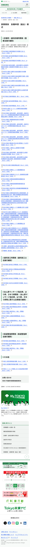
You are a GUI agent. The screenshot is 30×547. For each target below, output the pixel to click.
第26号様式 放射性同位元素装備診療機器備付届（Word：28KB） (14, 189)
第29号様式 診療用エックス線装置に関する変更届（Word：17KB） (14, 208)
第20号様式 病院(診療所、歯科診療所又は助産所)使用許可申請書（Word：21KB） (14, 153)
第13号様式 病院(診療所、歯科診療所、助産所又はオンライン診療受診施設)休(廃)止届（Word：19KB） (15, 125)
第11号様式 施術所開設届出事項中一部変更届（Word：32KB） (14, 307)
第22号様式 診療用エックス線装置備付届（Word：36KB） (13, 170)
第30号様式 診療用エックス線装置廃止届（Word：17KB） (13, 224)
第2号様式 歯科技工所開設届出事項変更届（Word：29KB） (13, 270)
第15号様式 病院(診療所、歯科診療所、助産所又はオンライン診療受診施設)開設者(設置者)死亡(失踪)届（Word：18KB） (15, 138)
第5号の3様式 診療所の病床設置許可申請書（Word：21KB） (13, 72)
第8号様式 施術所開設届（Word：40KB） (14, 341)
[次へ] (25, 480)
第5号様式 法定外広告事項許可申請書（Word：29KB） (14, 284)
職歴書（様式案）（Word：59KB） (12, 250)
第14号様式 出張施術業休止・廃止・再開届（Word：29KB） (13, 321)
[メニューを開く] (27, 5)
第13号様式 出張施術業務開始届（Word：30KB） (13, 316)
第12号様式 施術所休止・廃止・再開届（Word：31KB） (12, 312)
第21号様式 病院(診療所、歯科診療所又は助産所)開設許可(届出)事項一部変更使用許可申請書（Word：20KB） (14, 158)
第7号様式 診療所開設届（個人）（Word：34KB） (16, 96)
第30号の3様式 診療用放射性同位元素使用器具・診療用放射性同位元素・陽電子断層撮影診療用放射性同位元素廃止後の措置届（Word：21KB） (14, 241)
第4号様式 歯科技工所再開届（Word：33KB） (15, 278)
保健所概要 (23, 12)
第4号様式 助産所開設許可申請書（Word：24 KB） (14, 61)
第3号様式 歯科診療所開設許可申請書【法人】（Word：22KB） (14, 56)
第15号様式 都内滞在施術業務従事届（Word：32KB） (14, 326)
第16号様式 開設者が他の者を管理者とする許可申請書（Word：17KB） (14, 144)
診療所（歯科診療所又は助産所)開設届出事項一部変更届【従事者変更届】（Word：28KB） (14, 247)
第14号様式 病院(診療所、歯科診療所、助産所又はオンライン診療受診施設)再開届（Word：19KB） (15, 131)
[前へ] (5, 480)
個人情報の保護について (7, 534)
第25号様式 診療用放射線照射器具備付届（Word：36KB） (13, 184)
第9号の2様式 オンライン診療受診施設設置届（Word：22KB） (14, 109)
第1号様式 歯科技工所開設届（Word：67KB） (15, 264)
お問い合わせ (4, 532)
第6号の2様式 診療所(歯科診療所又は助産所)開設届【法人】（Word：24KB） (14, 91)
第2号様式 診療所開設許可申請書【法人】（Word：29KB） (13, 52)
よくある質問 (14, 12)
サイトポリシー (13, 532)
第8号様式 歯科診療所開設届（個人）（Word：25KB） (14, 102)
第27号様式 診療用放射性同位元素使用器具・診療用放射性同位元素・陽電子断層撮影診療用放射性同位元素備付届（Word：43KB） (14, 194)
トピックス (4, 12)
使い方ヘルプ (4, 537)
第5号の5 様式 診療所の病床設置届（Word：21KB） (14, 81)
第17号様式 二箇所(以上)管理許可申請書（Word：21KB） (12, 148)
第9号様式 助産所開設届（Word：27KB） (14, 105)
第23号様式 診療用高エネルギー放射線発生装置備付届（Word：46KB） (14, 175)
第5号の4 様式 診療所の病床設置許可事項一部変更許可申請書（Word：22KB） (15, 77)
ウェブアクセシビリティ (21, 534)
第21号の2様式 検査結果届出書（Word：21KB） (16, 165)
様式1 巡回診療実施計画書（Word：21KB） (14, 361)
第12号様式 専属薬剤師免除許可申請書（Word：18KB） (12, 120)
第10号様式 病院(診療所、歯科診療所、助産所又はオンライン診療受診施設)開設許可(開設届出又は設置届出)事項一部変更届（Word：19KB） (15, 114)
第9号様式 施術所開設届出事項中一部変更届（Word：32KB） (14, 344)
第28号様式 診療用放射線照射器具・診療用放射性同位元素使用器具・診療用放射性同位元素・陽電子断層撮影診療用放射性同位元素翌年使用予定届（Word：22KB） (14, 201)
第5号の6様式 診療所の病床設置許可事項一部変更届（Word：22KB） (14, 86)
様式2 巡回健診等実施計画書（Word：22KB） (15, 364)
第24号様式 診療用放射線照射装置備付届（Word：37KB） (13, 180)
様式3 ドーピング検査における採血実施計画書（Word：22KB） (14, 369)
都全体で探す (26, 1)
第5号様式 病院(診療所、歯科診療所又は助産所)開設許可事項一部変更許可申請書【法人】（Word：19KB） (14, 66)
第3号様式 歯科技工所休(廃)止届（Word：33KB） (13, 274)
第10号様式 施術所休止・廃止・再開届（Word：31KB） (12, 349)
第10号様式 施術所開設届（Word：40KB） (14, 304)
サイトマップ (14, 537)
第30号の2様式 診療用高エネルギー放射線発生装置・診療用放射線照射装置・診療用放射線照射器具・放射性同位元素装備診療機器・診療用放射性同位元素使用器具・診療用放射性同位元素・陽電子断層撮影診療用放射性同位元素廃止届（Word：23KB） (15, 231)
